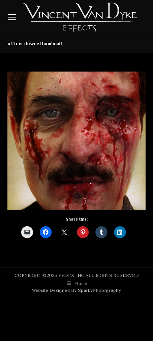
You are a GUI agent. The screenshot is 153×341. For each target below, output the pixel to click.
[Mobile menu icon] (11, 17)
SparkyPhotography (99, 290)
